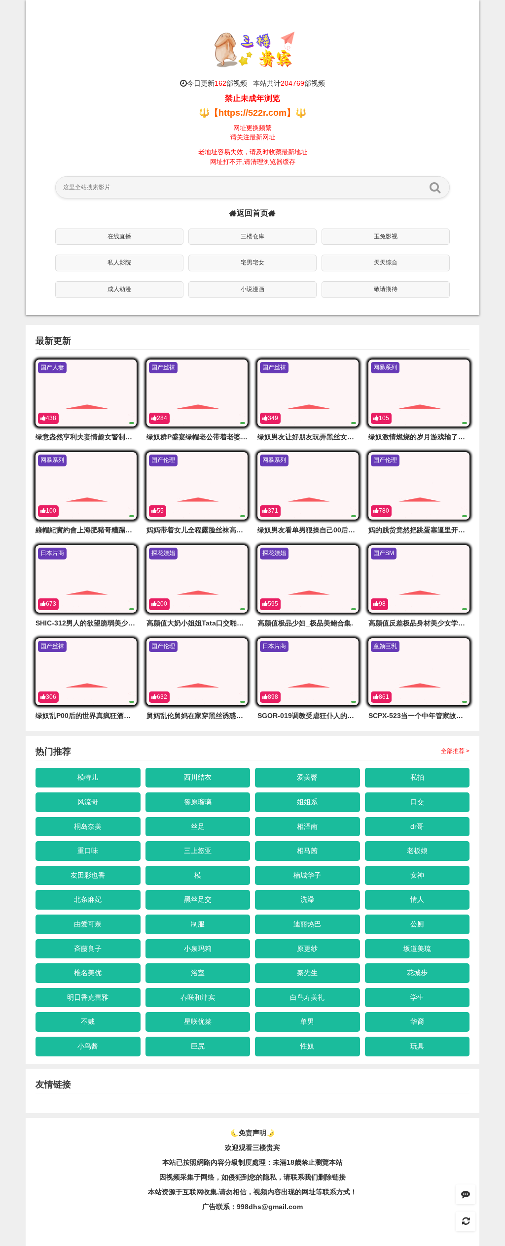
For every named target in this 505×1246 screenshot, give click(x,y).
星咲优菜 (198, 1021)
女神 (417, 875)
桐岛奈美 (88, 826)
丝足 (198, 826)
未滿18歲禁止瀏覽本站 (308, 1162)
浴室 (198, 973)
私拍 (417, 777)
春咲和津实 (197, 997)
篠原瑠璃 (198, 802)
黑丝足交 (198, 899)
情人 (417, 899)
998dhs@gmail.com (270, 1207)
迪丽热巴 (307, 924)
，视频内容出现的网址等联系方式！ (302, 1192)
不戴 (88, 1021)
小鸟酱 (87, 1046)
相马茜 (307, 850)
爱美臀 (307, 777)
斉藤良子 (88, 948)
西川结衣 (198, 777)
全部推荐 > (455, 751)
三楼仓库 (252, 236)
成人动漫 (119, 289)
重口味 (87, 850)
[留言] (465, 1194)
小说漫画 (252, 289)
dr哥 (417, 826)
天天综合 (385, 262)
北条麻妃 (88, 899)
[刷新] (465, 1221)
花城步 (417, 973)
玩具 (417, 1046)
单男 (307, 1021)
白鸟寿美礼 (307, 997)
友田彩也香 (88, 875)
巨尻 (198, 1046)
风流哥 (87, 802)
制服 (198, 924)
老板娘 (417, 850)
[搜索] (435, 187)
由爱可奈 (88, 924)
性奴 (307, 1046)
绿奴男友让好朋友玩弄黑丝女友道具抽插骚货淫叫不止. (341, 437)
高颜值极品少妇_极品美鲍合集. (305, 623)
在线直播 (119, 236)
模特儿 (87, 777)
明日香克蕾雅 (87, 997)
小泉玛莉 (198, 948)
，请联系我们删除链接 (311, 1177)
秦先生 (307, 973)
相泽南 (307, 826)
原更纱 (307, 948)
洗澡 (307, 899)
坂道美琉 (417, 948)
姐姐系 (307, 802)
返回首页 (252, 213)
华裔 (417, 1021)
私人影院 (119, 262)
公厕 (417, 924)
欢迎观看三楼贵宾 (252, 1147)
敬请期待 (385, 289)
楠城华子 (307, 875)
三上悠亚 (198, 850)
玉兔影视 (385, 236)
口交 (417, 802)
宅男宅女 (252, 262)
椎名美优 (88, 973)
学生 (417, 997)
